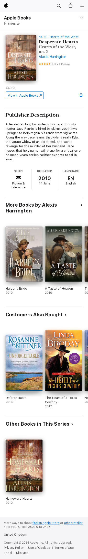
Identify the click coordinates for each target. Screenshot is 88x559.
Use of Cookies (39, 548)
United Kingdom (15, 534)
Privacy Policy (14, 548)
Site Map (22, 553)
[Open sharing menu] (81, 95)
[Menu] (82, 6)
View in (23, 95)
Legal (8, 553)
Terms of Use (64, 548)
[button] (59, 6)
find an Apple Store (46, 523)
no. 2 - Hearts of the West (58, 37)
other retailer (73, 523)
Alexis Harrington (52, 57)
